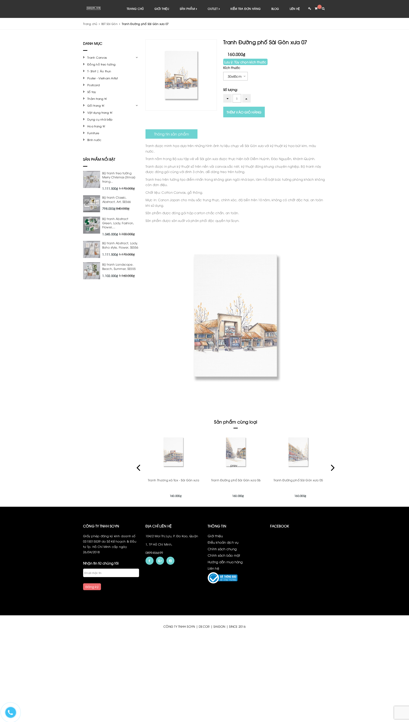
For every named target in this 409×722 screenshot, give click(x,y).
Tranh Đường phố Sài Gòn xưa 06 (236, 480)
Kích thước (232, 67)
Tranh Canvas (97, 57)
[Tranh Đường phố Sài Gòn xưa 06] (236, 452)
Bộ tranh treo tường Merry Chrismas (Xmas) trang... (118, 177)
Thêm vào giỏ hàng (244, 112)
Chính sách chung (222, 549)
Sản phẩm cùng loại (235, 421)
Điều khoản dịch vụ (223, 542)
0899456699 (154, 552)
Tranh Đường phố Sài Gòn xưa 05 (298, 480)
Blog (275, 8)
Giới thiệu (161, 8)
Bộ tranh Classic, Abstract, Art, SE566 (116, 199)
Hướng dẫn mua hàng (225, 562)
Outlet (213, 8)
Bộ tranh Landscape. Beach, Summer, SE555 (119, 266)
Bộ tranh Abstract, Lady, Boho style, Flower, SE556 (120, 245)
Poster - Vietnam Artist (102, 78)
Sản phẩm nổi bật (99, 159)
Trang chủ (135, 8)
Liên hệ (295, 8)
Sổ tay (91, 92)
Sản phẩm (188, 8)
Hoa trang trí (96, 126)
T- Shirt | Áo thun (99, 71)
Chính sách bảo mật (224, 555)
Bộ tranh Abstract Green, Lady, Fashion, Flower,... (118, 223)
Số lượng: (230, 89)
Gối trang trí (95, 105)
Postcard (93, 85)
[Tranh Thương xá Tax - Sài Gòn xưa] (173, 452)
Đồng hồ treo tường (101, 64)
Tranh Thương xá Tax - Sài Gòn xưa (173, 480)
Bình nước (94, 140)
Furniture (93, 133)
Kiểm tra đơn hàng (245, 8)
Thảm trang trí (97, 98)
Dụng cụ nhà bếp (99, 119)
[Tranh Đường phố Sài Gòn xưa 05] (298, 452)
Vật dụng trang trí (99, 112)
